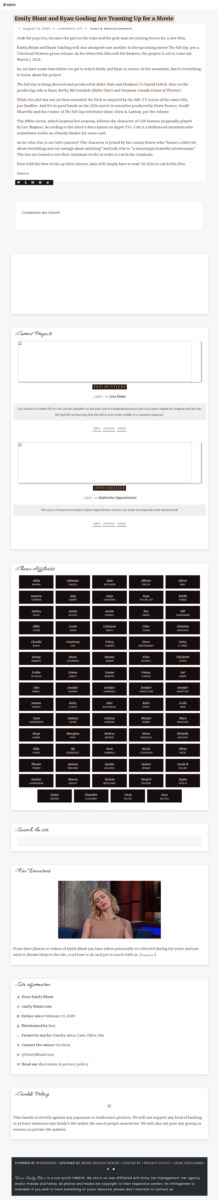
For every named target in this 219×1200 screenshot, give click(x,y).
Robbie (146, 720)
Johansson (36, 781)
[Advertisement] (109, 280)
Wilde (183, 750)
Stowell (109, 613)
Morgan (109, 720)
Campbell (109, 750)
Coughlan (146, 750)
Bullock (110, 766)
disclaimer (48, 1064)
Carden (109, 643)
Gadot (182, 674)
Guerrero (73, 659)
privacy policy (75, 1064)
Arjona (36, 582)
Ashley (73, 781)
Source (23, 173)
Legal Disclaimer (189, 1163)
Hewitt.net (183, 689)
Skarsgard (183, 613)
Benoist (109, 735)
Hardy (146, 613)
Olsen (182, 659)
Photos (109, 428)
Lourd (36, 628)
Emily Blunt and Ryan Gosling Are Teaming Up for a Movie (94, 18)
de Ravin (36, 674)
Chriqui (146, 674)
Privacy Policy (157, 1163)
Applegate (183, 628)
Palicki (73, 582)
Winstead (182, 720)
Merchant (109, 781)
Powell (36, 689)
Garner (73, 689)
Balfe (109, 628)
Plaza (36, 613)
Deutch (164, 796)
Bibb (183, 705)
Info (96, 428)
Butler (73, 613)
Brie (183, 582)
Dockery (182, 735)
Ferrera (36, 598)
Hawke (36, 735)
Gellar (182, 766)
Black (36, 643)
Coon (73, 628)
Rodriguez (73, 750)
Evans (146, 628)
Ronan (146, 766)
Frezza (146, 582)
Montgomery (146, 643)
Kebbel (183, 598)
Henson (146, 781)
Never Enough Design (100, 1163)
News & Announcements (111, 28)
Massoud (146, 735)
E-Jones (183, 643)
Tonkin (36, 766)
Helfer (128, 796)
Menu (11, 5)
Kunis (36, 750)
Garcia (36, 705)
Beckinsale (109, 705)
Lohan (73, 720)
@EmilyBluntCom (38, 1054)
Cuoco (73, 705)
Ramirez (36, 659)
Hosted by (132, 1163)
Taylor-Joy (146, 598)
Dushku (146, 659)
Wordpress (46, 1163)
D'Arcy (72, 674)
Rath (73, 735)
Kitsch (183, 781)
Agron (109, 659)
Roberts (109, 674)
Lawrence (110, 689)
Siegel (146, 705)
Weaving (73, 766)
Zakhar (54, 796)
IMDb (121, 428)
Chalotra (109, 598)
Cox (73, 643)
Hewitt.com (146, 689)
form (65, 1045)
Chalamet (91, 796)
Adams (73, 598)
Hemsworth (36, 720)
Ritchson (109, 582)
